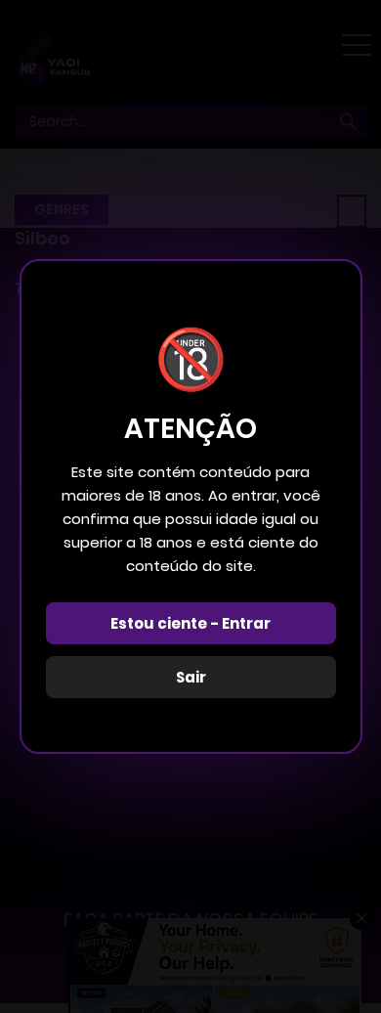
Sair (191, 677)
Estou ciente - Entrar (190, 623)
